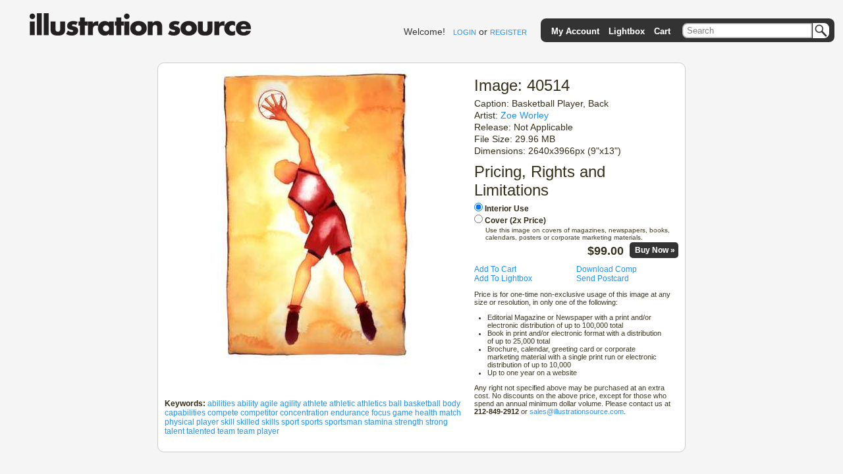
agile (269, 403)
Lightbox (627, 31)
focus (381, 412)
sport (290, 422)
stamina (378, 422)
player (207, 422)
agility (290, 403)
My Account (575, 31)
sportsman (343, 422)
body (451, 403)
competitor (259, 412)
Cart (662, 31)
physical (179, 422)
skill (227, 422)
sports (312, 422)
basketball (422, 403)
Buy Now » (655, 250)
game (403, 412)
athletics (372, 403)
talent (174, 431)
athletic (342, 403)
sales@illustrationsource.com (577, 411)
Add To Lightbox (503, 278)
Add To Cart (495, 269)
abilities (221, 403)
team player (258, 431)
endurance (350, 412)
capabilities (185, 412)
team (226, 431)
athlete (315, 403)
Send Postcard (602, 278)
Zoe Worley (525, 115)
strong (436, 422)
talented (200, 431)
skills (270, 422)
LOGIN (464, 32)
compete (222, 412)
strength (408, 422)
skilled (247, 422)
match (450, 412)
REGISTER (508, 32)
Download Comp (606, 269)
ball (395, 403)
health (426, 412)
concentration (304, 412)
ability (247, 403)
